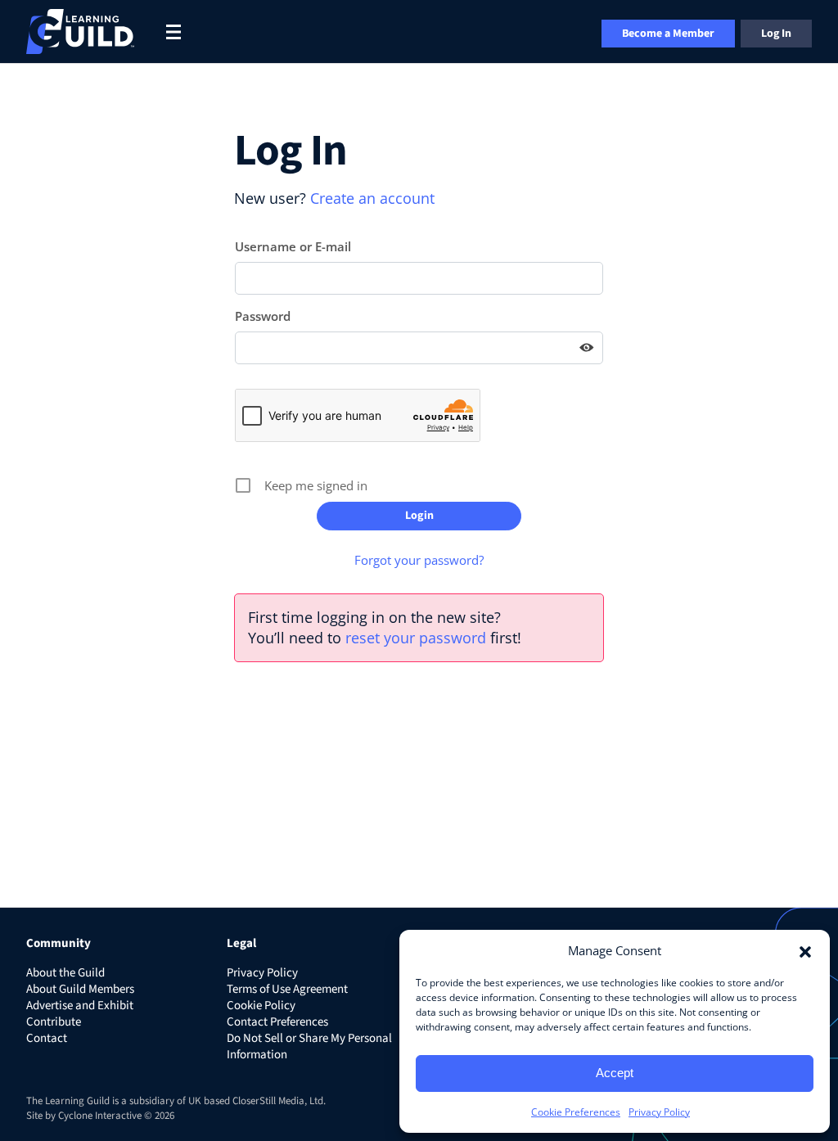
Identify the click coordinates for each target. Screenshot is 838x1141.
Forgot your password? (419, 560)
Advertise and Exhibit (79, 1005)
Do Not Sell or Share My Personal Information (309, 1046)
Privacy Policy (659, 1112)
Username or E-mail (293, 246)
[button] (805, 950)
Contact (46, 1038)
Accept (614, 1073)
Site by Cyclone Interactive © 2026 (100, 1115)
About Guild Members (80, 989)
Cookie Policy (261, 1005)
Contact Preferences (277, 1022)
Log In (776, 33)
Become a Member (668, 33)
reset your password (415, 637)
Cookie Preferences (575, 1112)
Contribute (53, 1022)
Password (263, 316)
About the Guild (65, 972)
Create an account (372, 198)
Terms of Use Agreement (287, 989)
